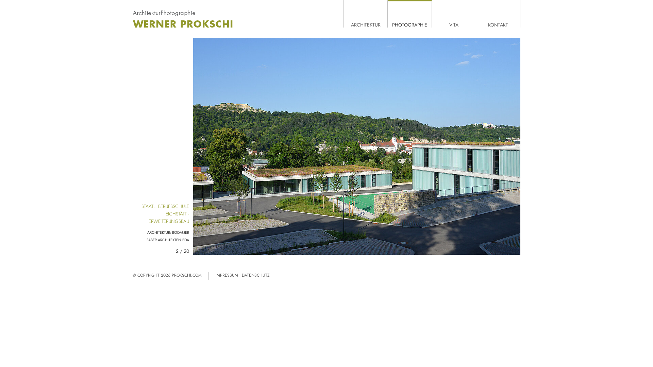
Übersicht (203, 244)
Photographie (409, 24)
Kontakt (498, 24)
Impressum (227, 275)
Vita (453, 24)
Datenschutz (256, 275)
